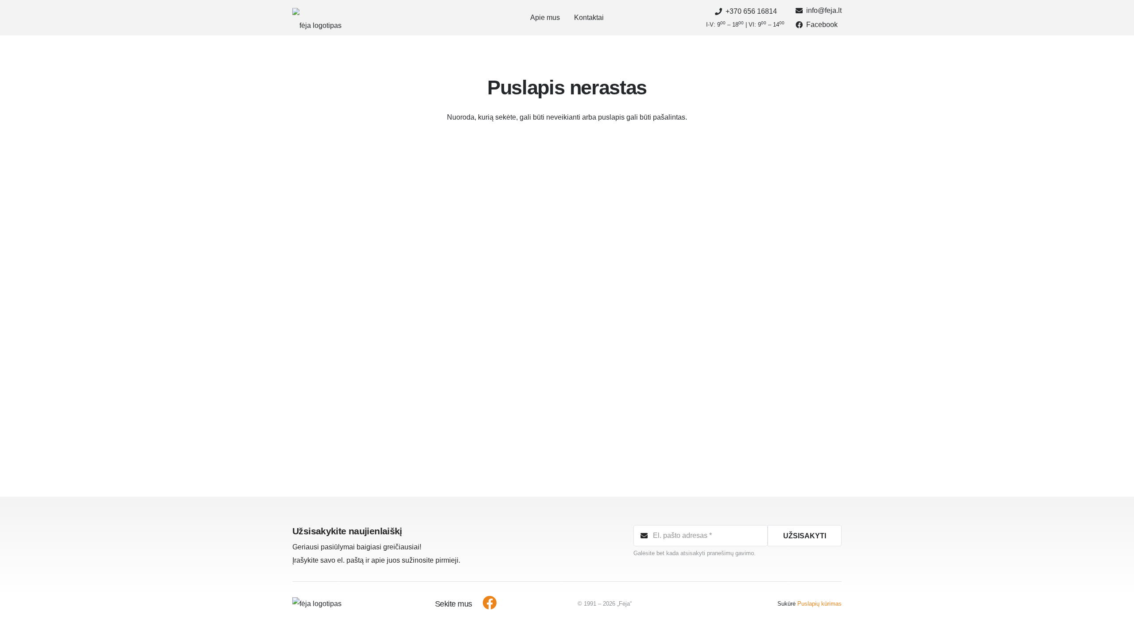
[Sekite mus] (484, 603)
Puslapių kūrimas (819, 603)
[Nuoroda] (317, 18)
